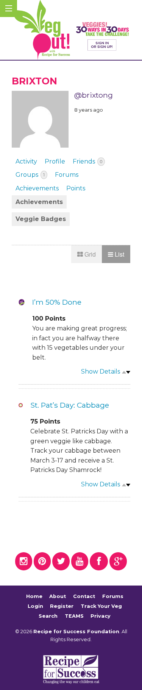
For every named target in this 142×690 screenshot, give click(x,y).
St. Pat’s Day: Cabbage (69, 405)
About (57, 597)
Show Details (100, 371)
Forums (66, 174)
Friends (87, 161)
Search (48, 616)
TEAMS (74, 616)
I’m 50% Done (56, 302)
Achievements (37, 188)
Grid (89, 254)
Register (61, 606)
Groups (30, 174)
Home (34, 597)
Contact (84, 597)
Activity (26, 161)
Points (75, 188)
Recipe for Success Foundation (76, 631)
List (118, 254)
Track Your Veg (101, 606)
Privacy (101, 616)
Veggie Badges (41, 219)
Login (35, 606)
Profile (55, 161)
